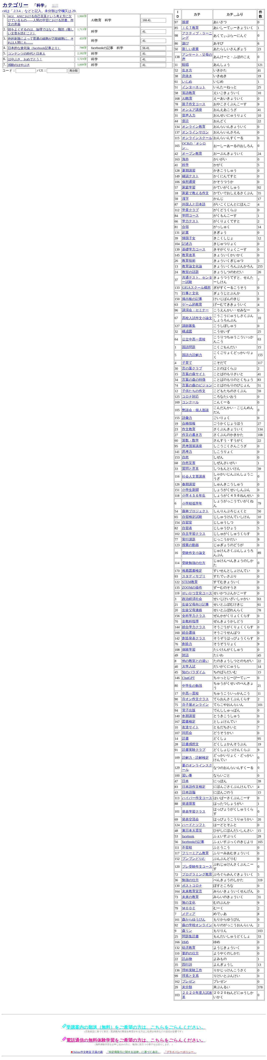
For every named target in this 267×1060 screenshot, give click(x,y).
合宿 (185, 227)
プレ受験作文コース (197, 866)
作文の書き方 (192, 434)
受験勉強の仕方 (193, 563)
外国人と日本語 (193, 204)
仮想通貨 (188, 181)
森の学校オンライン (197, 925)
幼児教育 (188, 947)
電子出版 (188, 710)
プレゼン (188, 981)
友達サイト (190, 727)
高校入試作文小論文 (197, 318)
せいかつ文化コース (197, 593)
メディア (188, 914)
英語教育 (188, 93)
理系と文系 (190, 976)
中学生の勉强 (192, 685)
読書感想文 (190, 744)
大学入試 (188, 666)
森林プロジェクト (195, 511)
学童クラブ (190, 210)
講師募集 (188, 326)
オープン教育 (192, 153)
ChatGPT (188, 678)
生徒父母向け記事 (195, 604)
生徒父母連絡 (192, 610)
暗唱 (185, 64)
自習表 (187, 528)
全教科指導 (190, 621)
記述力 (187, 243)
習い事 (187, 775)
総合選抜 (188, 632)
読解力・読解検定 (195, 757)
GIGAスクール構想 (196, 287)
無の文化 (188, 902)
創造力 (187, 644)
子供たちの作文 (193, 391)
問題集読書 (190, 936)
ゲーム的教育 (192, 304)
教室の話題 (190, 272)
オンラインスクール (197, 138)
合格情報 (188, 423)
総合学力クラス (193, 627)
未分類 (187, 987)
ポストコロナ (192, 885)
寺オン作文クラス (195, 699)
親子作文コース (193, 104)
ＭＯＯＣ (188, 908)
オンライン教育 (193, 126)
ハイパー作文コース (197, 798)
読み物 (187, 959)
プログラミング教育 (197, 874)
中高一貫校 (190, 693)
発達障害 (188, 803)
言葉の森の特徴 (193, 379)
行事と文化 (190, 293)
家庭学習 (188, 187)
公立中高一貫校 (193, 339)
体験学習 (188, 649)
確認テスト (190, 176)
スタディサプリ (193, 576)
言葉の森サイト (193, 374)
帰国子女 (188, 238)
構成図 (187, 331)
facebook (188, 836)
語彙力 (187, 418)
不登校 (187, 847)
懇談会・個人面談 (195, 410)
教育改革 (188, 255)
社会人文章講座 (193, 476)
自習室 (187, 522)
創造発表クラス (193, 638)
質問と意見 (190, 468)
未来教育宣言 (192, 891)
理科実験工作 (192, 970)
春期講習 (188, 484)
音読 (185, 121)
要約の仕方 (190, 953)
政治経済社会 (192, 599)
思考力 (187, 451)
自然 (185, 457)
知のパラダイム (193, 672)
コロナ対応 (190, 396)
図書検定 (188, 721)
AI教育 (187, 98)
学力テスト (190, 221)
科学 (185, 165)
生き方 (187, 70)
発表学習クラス (193, 811)
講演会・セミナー (195, 310)
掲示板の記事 (192, 299)
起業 (185, 232)
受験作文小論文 (193, 553)
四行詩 (187, 964)
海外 (185, 159)
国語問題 (188, 347)
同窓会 (187, 733)
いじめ (187, 81)
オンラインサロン (195, 132)
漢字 (185, 198)
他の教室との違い (195, 661)
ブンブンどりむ (193, 858)
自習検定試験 (192, 517)
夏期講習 (188, 170)
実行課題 (188, 539)
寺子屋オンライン (195, 704)
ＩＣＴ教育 (190, 27)
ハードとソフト (193, 825)
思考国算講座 (192, 446)
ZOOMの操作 (192, 587)
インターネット (193, 87)
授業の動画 (190, 545)
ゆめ (185, 942)
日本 (185, 781)
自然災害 (188, 463)
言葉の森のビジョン (197, 385)
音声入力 (188, 115)
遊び (185, 43)
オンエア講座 (192, 109)
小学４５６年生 (193, 495)
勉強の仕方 (190, 880)
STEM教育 (190, 582)
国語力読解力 (192, 355)
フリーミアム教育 (195, 853)
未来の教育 (190, 897)
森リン (187, 930)
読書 (185, 738)
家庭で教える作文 (195, 193)
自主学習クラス (193, 533)
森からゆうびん (193, 919)
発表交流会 (190, 819)
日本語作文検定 (193, 786)
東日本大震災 (192, 830)
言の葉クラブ (192, 368)
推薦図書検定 (192, 570)
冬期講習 (188, 716)
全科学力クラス (193, 615)
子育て (187, 362)
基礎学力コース (193, 249)
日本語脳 (188, 792)
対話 (185, 655)
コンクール (190, 402)
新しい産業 (190, 49)
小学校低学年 (192, 503)
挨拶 (185, 22)
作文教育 (188, 429)
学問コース (190, 215)
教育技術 (188, 260)
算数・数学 (190, 440)
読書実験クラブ (193, 749)
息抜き (187, 76)
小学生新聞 (190, 490)
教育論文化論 (192, 266)
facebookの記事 (193, 842)
